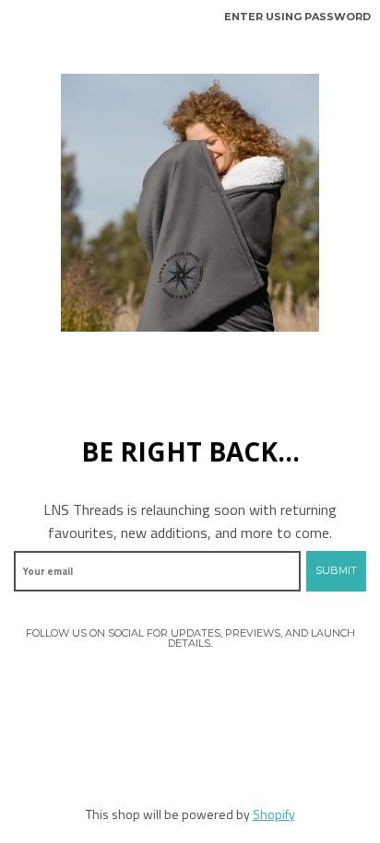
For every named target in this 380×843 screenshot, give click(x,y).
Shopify (274, 814)
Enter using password (297, 16)
